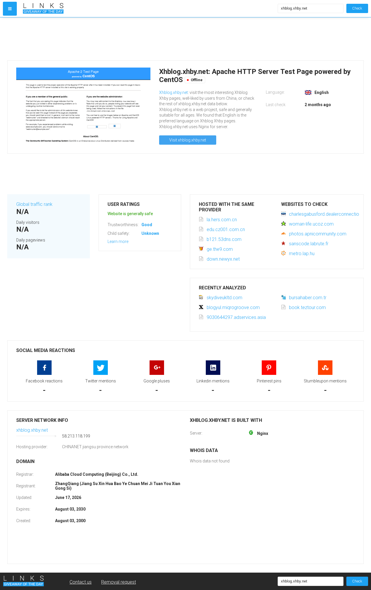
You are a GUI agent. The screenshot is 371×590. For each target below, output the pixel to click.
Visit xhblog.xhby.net (187, 140)
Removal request (118, 582)
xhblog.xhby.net (32, 430)
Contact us (81, 582)
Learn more (118, 241)
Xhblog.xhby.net (173, 92)
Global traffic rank (34, 204)
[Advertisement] (181, 39)
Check (357, 8)
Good (146, 224)
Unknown (150, 233)
